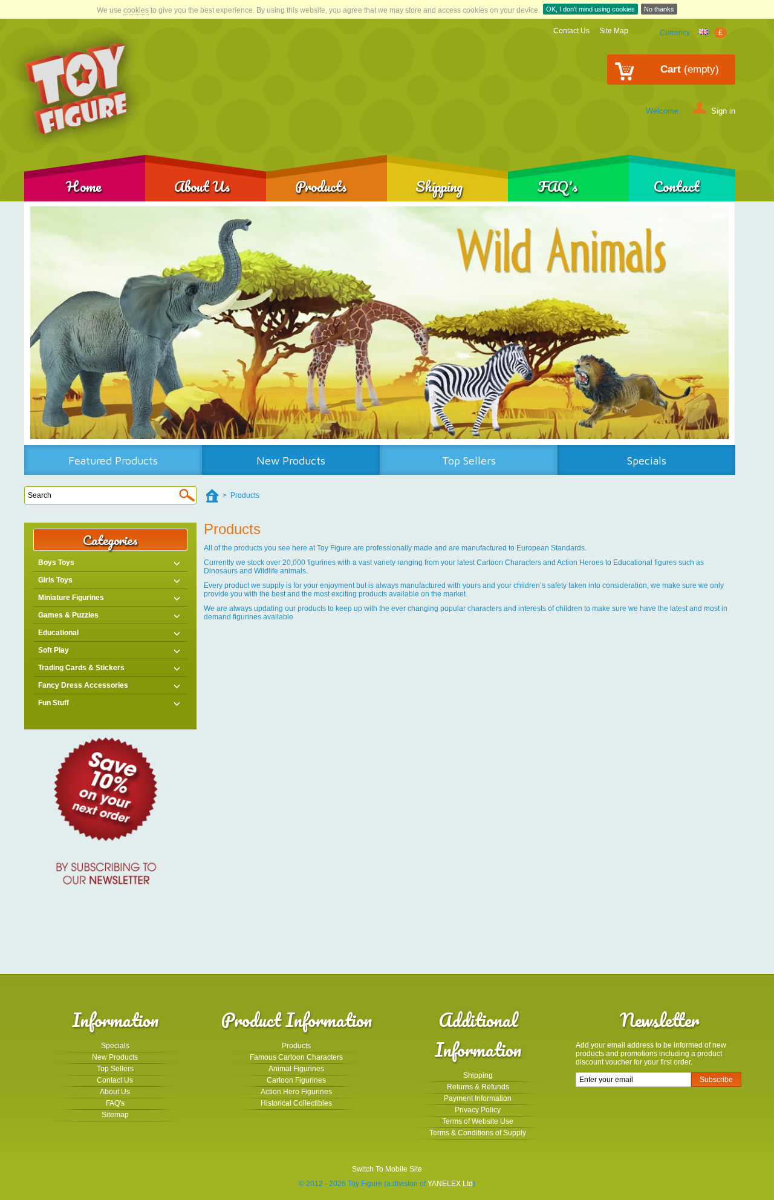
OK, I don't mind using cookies (590, 9)
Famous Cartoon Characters (296, 1057)
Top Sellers (469, 460)
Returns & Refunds (478, 1087)
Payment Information (478, 1098)
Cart (689, 69)
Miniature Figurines (71, 597)
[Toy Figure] (77, 89)
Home (84, 186)
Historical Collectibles (296, 1103)
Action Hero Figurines (296, 1092)
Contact (676, 186)
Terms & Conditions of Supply (477, 1133)
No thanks (659, 9)
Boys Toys (56, 562)
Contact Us (571, 31)
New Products (290, 460)
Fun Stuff (53, 703)
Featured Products (113, 460)
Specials (646, 460)
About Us (202, 186)
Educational (58, 632)
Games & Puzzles (68, 615)
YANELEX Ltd (450, 1183)
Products (320, 186)
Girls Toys (55, 580)
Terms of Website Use (477, 1121)
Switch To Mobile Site (387, 1169)
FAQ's (557, 186)
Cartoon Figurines (296, 1080)
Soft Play (53, 650)
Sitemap (115, 1114)
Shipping (439, 186)
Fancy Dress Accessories (83, 685)
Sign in (723, 110)
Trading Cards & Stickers (81, 668)
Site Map (613, 31)
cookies (136, 10)
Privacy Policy (478, 1110)
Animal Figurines (296, 1069)
